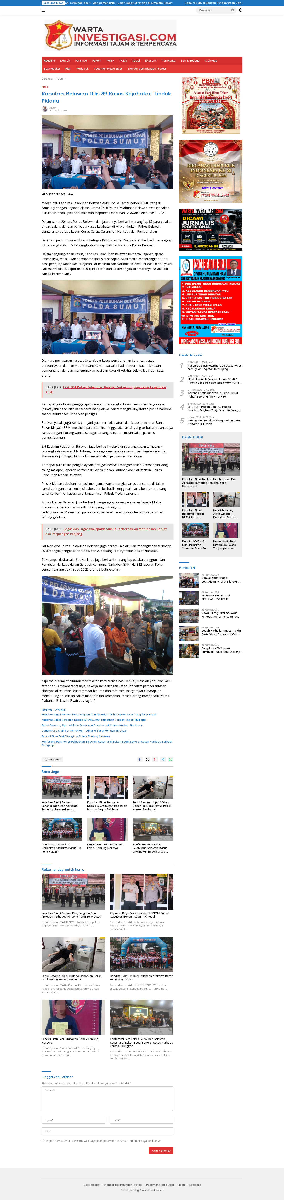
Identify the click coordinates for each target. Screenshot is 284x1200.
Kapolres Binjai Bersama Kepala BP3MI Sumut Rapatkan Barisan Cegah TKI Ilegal (94, 720)
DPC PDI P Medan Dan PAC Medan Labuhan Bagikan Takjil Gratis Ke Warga (214, 408)
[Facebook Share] (140, 759)
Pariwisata (168, 60)
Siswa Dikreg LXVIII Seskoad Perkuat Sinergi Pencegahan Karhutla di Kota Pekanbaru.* (220, 614)
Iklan (68, 68)
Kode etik (83, 68)
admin (53, 107)
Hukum (96, 60)
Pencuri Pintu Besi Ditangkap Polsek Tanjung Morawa (76, 736)
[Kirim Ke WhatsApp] (170, 759)
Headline (49, 60)
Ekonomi (150, 60)
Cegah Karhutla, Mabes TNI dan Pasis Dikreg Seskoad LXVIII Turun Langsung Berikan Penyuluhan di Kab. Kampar (222, 632)
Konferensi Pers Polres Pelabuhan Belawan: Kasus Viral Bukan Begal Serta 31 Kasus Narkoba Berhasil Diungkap (107, 743)
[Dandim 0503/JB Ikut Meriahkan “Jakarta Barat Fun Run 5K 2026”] (62, 829)
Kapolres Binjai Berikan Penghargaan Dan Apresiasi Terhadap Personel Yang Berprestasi (173, 3)
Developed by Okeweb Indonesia (142, 1190)
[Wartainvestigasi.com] (110, 35)
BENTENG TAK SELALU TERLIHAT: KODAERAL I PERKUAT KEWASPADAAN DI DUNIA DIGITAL (219, 597)
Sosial (136, 60)
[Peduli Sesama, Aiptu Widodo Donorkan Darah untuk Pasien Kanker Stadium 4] (153, 787)
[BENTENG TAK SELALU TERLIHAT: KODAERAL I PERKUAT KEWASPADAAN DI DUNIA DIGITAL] (189, 598)
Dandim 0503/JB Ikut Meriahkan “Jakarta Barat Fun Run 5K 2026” (84, 730)
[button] (233, 10)
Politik (110, 60)
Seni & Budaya (190, 60)
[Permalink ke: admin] (45, 109)
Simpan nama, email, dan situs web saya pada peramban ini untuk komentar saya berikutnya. (103, 1141)
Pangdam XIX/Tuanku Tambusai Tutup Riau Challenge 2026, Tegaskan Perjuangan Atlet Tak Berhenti (222, 649)
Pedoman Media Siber (108, 68)
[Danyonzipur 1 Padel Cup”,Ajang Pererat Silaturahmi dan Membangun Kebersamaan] (189, 580)
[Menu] (44, 10)
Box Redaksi (52, 68)
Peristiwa (81, 60)
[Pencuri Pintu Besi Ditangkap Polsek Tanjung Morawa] (107, 829)
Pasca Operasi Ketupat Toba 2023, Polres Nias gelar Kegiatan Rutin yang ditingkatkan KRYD (214, 367)
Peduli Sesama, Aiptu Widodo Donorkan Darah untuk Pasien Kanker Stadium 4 (92, 725)
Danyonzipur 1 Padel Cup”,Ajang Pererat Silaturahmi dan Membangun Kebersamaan (221, 579)
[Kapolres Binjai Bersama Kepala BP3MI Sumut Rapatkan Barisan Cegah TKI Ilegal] (107, 787)
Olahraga (211, 60)
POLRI (123, 60)
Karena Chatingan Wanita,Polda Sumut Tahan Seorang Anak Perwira (213, 394)
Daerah (65, 60)
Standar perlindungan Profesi (147, 68)
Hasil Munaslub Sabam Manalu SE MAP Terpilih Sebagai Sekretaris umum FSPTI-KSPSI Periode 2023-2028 (214, 380)
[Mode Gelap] (240, 10)
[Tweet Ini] (147, 759)
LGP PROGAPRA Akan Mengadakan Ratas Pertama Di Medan (214, 422)
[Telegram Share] (163, 759)
